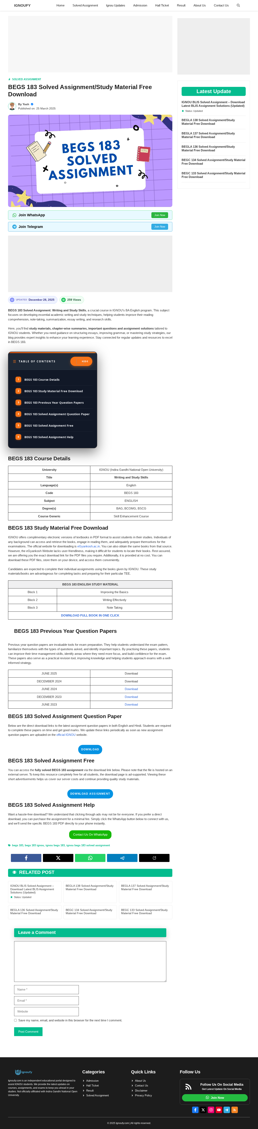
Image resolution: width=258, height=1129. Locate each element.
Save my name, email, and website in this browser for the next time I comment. (70, 1020)
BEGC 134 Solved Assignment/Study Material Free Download (89, 911)
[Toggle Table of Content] (81, 361)
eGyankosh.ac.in (88, 546)
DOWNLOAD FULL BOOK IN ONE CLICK (90, 615)
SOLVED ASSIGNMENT (26, 79)
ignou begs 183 (55, 845)
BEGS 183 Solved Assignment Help (48, 437)
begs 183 (17, 845)
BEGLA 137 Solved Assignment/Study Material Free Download (145, 887)
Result (181, 5)
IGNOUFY (22, 5)
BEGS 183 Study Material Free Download (53, 391)
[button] (238, 5)
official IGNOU (66, 734)
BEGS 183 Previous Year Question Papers (54, 402)
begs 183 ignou (34, 845)
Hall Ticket (162, 5)
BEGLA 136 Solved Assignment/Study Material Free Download (34, 911)
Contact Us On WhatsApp (90, 834)
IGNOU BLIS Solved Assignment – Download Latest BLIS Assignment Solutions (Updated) (32, 889)
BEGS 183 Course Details (41, 379)
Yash (26, 104)
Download (131, 689)
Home (60, 5)
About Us (200, 5)
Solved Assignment (85, 5)
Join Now (159, 215)
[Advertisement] (90, 44)
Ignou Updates (115, 5)
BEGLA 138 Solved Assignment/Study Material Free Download (89, 887)
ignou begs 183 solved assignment (88, 845)
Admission (140, 5)
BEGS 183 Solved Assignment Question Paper (57, 414)
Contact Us (221, 5)
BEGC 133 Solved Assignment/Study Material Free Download (144, 911)
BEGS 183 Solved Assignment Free (48, 425)
